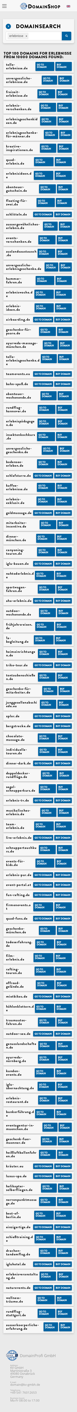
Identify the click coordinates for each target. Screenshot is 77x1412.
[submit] (66, 36)
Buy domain (61, 66)
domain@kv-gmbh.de (25, 1384)
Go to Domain (42, 66)
